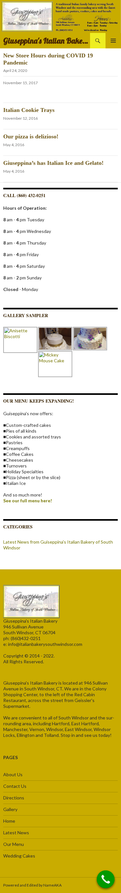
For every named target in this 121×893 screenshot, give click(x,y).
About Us (13, 774)
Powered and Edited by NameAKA (32, 885)
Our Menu (13, 844)
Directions (13, 797)
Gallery (10, 809)
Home (9, 821)
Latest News (16, 832)
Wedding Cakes (19, 855)
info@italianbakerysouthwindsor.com (45, 644)
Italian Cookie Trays (29, 110)
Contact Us (14, 786)
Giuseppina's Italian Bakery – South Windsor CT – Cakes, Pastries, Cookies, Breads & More (46, 40)
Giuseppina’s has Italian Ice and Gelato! (53, 163)
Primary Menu (113, 40)
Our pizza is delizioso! (30, 136)
